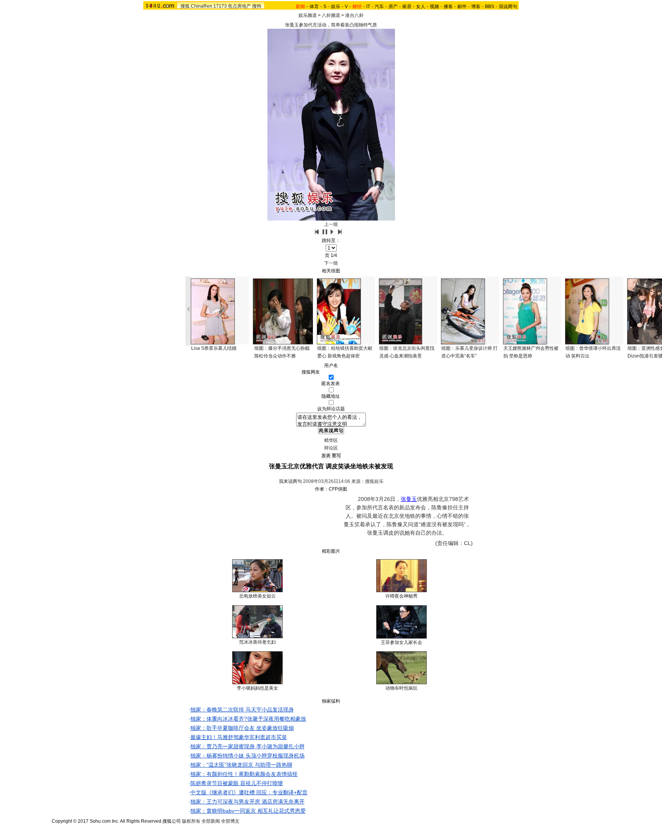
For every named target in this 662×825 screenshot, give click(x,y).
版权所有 (191, 821)
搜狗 (256, 6)
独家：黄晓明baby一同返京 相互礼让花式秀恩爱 (248, 811)
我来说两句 (290, 481)
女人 (420, 6)
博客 (475, 6)
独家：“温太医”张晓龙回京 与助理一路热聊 (241, 765)
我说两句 (508, 6)
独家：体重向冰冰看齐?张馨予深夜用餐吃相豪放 (248, 719)
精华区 (331, 440)
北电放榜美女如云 (257, 596)
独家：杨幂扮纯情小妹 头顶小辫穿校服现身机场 (247, 756)
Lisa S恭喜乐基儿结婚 (213, 348)
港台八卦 (354, 15)
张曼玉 (409, 499)
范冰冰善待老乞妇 (257, 642)
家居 (406, 6)
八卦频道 (331, 15)
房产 (393, 6)
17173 (220, 6)
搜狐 (185, 6)
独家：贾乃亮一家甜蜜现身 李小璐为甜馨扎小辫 (247, 746)
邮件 (462, 6)
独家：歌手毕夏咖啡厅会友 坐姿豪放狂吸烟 (242, 728)
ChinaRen (201, 6)
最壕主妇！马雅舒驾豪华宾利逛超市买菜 (238, 737)
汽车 (379, 6)
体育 (314, 6)
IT (368, 6)
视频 (434, 6)
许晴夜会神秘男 (401, 596)
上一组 (331, 224)
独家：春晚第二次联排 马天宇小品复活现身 (242, 709)
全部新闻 (211, 821)
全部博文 (230, 821)
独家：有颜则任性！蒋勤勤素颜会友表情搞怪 (244, 774)
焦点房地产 (239, 6)
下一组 (331, 263)
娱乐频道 (307, 15)
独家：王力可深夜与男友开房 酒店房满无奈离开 (247, 802)
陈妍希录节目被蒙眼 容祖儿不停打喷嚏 (236, 783)
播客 (448, 6)
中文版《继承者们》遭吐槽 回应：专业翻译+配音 (249, 792)
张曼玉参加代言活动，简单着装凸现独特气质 (331, 25)
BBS (489, 6)
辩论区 (331, 448)
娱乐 (335, 6)
